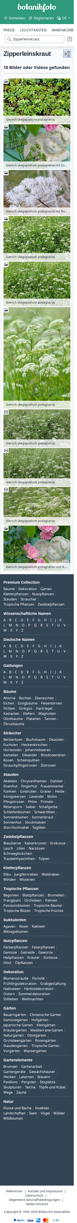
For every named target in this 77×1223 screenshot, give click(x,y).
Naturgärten (13, 1035)
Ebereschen (44, 698)
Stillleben (10, 999)
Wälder (59, 1113)
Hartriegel (44, 708)
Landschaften (14, 1113)
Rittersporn (12, 806)
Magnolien (47, 713)
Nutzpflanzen (43, 594)
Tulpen (43, 858)
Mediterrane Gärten (46, 1030)
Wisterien (27, 879)
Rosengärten (45, 1040)
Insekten (42, 1108)
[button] (67, 54)
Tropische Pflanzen (18, 604)
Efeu (7, 874)
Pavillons (10, 1082)
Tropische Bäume (48, 905)
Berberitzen (12, 739)
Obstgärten (36, 1035)
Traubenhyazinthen (19, 858)
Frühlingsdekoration (20, 983)
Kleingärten (46, 1025)
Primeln (47, 801)
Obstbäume (13, 718)
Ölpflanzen (24, 962)
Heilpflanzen (13, 957)
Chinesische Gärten (45, 1014)
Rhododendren (53, 755)
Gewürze (45, 952)
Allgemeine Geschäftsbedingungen (34, 1200)
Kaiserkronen (35, 843)
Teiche (30, 1087)
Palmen (51, 900)
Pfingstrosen (13, 801)
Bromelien (56, 895)
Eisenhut (10, 786)
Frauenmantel (52, 786)
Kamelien (10, 755)
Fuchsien (10, 744)
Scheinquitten (28, 760)
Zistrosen (48, 765)
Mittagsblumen (15, 931)
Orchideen (32, 900)
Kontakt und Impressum (45, 1191)
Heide (59, 791)
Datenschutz (34, 1195)
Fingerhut (29, 786)
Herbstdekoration (38, 988)
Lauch (8, 848)
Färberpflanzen (15, 947)
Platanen (33, 718)
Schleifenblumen (17, 812)
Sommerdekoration (34, 993)
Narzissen (37, 848)
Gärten (46, 588)
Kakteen (38, 926)
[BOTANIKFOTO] (36, 7)
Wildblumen (13, 1118)
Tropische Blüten (17, 910)
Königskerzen (14, 796)
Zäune (21, 1092)
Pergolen (28, 1082)
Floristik (38, 978)
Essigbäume (27, 703)
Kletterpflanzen (15, 594)
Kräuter (33, 957)
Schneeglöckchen (17, 853)
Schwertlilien (44, 812)
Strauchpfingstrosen (20, 765)
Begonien (11, 895)
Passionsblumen (16, 905)
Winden (9, 879)
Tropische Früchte (48, 910)
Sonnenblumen (15, 817)
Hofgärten (39, 1019)
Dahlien (56, 781)
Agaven (9, 926)
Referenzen (14, 1191)
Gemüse (10, 952)
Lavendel (36, 796)
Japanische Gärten (18, 1025)
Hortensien (12, 749)
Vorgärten (11, 1050)
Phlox (32, 801)
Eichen (8, 703)
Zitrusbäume (13, 723)
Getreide (28, 952)
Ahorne (9, 698)
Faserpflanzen (43, 947)
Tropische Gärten (45, 1045)
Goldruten (28, 791)
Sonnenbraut (42, 817)
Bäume (9, 588)
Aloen (23, 926)
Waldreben (50, 874)
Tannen (50, 718)
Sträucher (29, 599)
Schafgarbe (48, 806)
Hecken (9, 1076)
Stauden (10, 599)
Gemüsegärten (15, 1019)
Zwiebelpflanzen (51, 604)
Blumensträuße (15, 978)
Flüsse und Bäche (17, 1108)
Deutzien (56, 739)
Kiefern (29, 713)
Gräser (45, 791)
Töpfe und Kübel (52, 1087)
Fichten (9, 708)
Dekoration (27, 588)
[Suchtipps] (70, 39)
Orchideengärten (17, 1040)
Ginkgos (25, 708)
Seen (33, 1113)
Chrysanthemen (34, 781)
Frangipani (12, 900)
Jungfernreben (26, 874)
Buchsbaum (35, 739)
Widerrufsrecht (37, 1204)
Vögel (45, 1113)
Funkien (9, 791)
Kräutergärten (15, 1030)
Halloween (12, 988)
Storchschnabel (16, 827)
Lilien (21, 848)
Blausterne (12, 843)
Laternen (26, 1076)
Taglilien (39, 827)
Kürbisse (50, 957)
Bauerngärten (14, 1014)
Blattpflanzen (33, 895)
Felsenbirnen (51, 703)
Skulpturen (12, 1087)
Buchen (25, 698)
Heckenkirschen (34, 744)
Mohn (52, 796)
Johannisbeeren (38, 749)
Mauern (43, 1076)
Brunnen (10, 1066)
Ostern (9, 993)
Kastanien (11, 713)
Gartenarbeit (31, 1066)
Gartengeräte (14, 1071)
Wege (8, 1092)
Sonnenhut (12, 822)
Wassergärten (35, 1050)
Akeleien (10, 781)
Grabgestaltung (53, 983)
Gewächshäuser (42, 1071)
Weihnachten (32, 999)
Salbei (30, 806)
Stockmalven (35, 822)
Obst (7, 962)
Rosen (8, 760)
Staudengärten (15, 1045)
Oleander (29, 755)
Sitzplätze (47, 1082)
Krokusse (57, 843)
